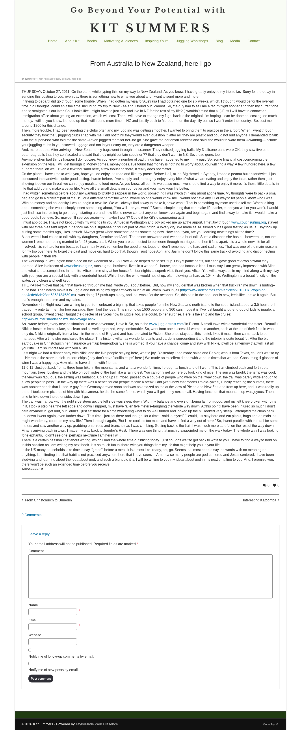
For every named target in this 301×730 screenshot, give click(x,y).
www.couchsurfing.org (248, 222)
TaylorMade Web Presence (97, 724)
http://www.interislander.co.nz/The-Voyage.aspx (58, 319)
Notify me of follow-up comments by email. (61, 656)
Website (34, 635)
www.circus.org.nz (78, 266)
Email (32, 620)
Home (53, 41)
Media (235, 41)
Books (92, 41)
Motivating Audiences (121, 41)
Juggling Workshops (192, 41)
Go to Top (269, 724)
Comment (36, 551)
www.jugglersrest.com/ (166, 324)
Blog (219, 41)
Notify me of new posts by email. (53, 670)
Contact (253, 41)
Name (33, 605)
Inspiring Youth (157, 41)
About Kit (72, 41)
